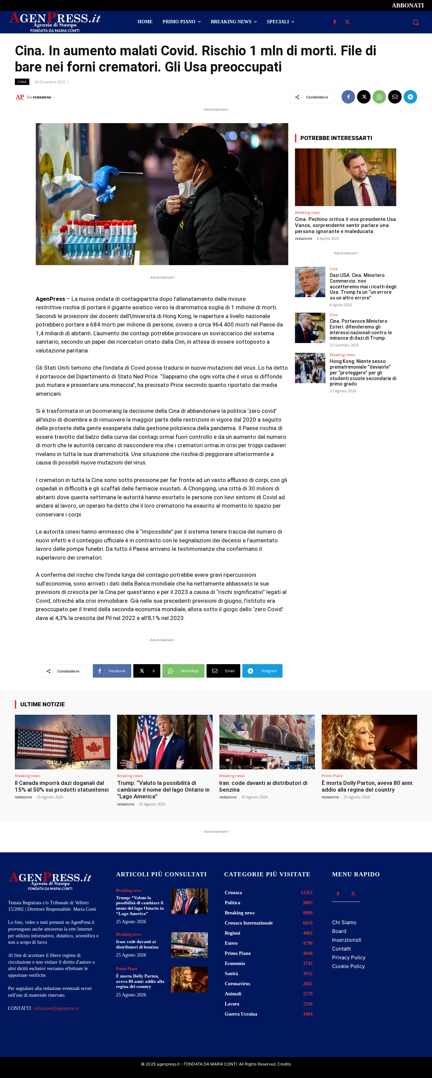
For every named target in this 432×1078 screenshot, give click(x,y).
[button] (416, 22)
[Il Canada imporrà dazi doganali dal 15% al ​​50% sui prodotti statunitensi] (62, 742)
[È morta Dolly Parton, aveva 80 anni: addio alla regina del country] (369, 742)
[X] (347, 22)
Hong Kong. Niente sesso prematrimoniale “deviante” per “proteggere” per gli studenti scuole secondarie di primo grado (363, 373)
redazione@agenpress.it (56, 1008)
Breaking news (307, 212)
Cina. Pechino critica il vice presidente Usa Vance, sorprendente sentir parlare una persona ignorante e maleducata (345, 225)
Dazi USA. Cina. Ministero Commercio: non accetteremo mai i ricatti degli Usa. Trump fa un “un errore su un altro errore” (363, 287)
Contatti (341, 948)
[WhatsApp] (379, 97)
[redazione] (21, 97)
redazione (42, 97)
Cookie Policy (348, 966)
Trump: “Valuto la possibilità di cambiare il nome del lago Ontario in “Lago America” (163, 789)
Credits (284, 1064)
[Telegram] (410, 97)
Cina (22, 81)
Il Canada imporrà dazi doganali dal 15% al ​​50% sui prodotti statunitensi (62, 786)
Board (339, 931)
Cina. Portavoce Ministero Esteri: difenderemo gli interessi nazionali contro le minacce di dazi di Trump (361, 329)
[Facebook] (334, 22)
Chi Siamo (344, 922)
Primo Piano (332, 775)
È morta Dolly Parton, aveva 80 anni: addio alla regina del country (367, 786)
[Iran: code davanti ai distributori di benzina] (267, 742)
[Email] (395, 97)
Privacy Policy (349, 957)
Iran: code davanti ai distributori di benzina (263, 786)
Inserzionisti (346, 940)
